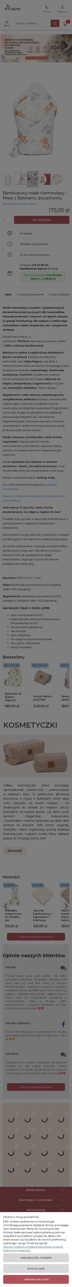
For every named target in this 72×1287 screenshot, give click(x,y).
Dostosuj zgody (36, 1268)
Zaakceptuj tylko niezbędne (36, 1257)
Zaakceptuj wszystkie (36, 1279)
